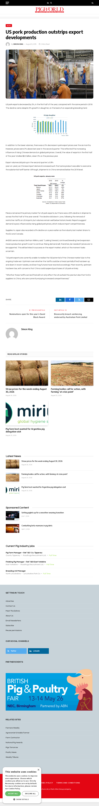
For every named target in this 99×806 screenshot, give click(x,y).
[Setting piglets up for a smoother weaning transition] (12, 515)
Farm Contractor (13, 738)
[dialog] (22, 785)
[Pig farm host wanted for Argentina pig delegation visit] (27, 413)
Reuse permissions (14, 630)
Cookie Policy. (14, 789)
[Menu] (7, 3)
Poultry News (11, 752)
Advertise (10, 601)
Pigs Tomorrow (12, 747)
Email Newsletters (13, 621)
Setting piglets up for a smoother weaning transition (43, 513)
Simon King (18, 44)
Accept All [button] (13, 794)
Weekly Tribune (12, 757)
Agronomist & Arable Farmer (17, 733)
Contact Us (10, 606)
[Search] (92, 3)
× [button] (38, 770)
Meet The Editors (13, 611)
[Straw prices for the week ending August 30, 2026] (27, 373)
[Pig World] (49, 10)
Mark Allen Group (57, 789)
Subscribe (10, 625)
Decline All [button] (30, 794)
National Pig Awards (14, 742)
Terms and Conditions (68, 783)
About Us (9, 616)
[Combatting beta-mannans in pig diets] (12, 528)
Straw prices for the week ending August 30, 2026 (26, 390)
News (9, 25)
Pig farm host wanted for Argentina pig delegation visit (25, 430)
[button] (22, 799)
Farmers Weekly (12, 728)
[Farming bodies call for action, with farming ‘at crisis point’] (72, 373)
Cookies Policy (45, 783)
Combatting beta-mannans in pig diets (37, 525)
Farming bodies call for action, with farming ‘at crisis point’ (68, 390)
